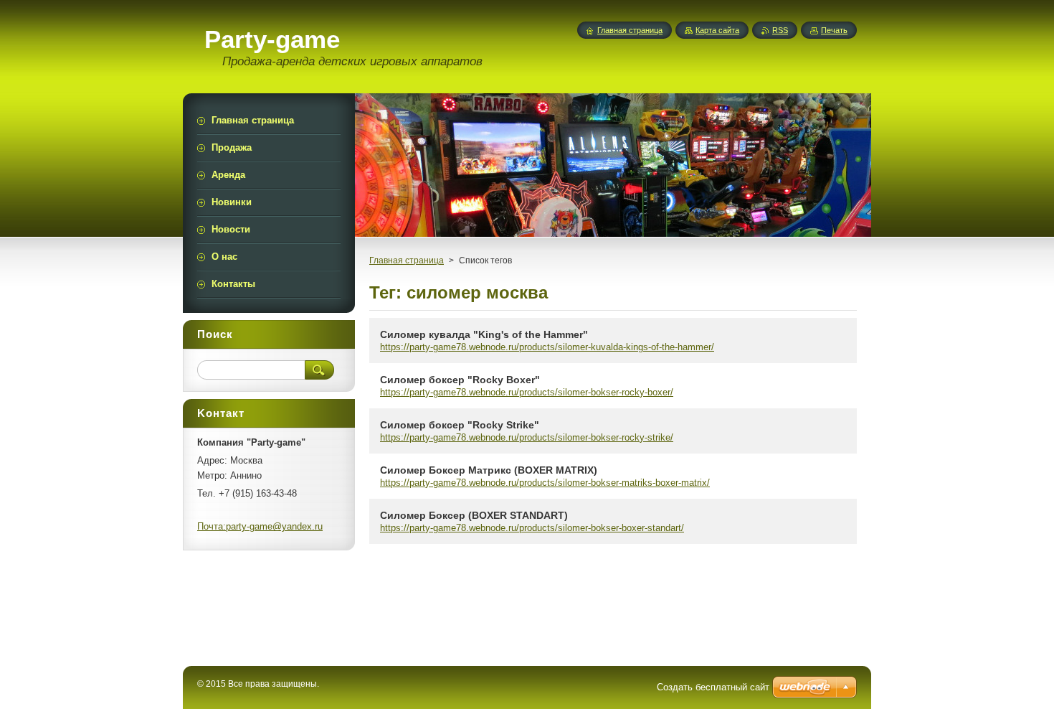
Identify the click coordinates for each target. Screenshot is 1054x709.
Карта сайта (717, 30)
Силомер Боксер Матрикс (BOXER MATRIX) (488, 470)
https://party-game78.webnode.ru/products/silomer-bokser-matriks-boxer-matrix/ (545, 482)
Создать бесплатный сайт (713, 687)
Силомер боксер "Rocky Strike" (459, 425)
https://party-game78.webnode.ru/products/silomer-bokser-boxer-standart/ (532, 527)
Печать (834, 30)
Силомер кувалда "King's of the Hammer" (484, 334)
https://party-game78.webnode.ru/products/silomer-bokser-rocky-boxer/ (526, 392)
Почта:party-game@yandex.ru (260, 526)
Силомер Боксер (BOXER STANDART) (474, 515)
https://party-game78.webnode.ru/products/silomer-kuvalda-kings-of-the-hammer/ (547, 347)
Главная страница (406, 260)
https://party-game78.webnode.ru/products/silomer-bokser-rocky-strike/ (526, 437)
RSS (780, 30)
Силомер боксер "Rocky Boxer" (460, 379)
